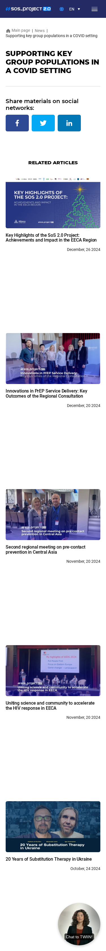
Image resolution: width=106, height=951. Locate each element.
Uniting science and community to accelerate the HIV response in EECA (50, 705)
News (40, 30)
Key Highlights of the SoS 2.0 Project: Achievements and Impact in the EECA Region (51, 238)
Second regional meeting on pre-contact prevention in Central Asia (45, 549)
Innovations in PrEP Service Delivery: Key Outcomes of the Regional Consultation (46, 393)
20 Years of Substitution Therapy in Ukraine (49, 859)
